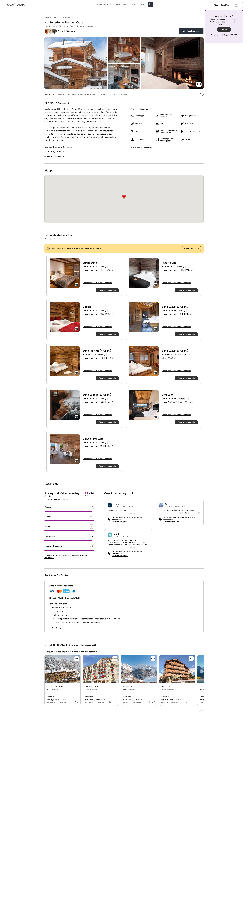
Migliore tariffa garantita (54, 239)
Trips (216, 5)
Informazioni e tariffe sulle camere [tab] (81, 94)
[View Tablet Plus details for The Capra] (191, 658)
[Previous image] (48, 671)
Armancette (128, 686)
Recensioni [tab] (104, 94)
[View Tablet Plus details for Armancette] (153, 658)
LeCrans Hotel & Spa (55, 686)
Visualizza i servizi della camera (97, 282)
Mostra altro (54, 628)
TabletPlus (225, 5)
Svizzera (48, 18)
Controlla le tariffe (191, 248)
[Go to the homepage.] (15, 4)
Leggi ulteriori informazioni (138, 513)
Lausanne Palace (91, 686)
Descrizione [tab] (49, 94)
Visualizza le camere (191, 31)
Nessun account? (224, 35)
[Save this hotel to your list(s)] (196, 94)
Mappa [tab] (61, 94)
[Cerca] (150, 4)
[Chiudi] (239, 13)
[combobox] (105, 4)
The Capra (165, 686)
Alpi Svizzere (56, 18)
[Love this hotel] (202, 94)
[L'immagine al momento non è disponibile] (65, 273)
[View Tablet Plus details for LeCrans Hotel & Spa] (76, 658)
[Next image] (76, 671)
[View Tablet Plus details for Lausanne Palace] (115, 658)
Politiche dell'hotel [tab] (120, 94)
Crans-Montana (68, 18)
